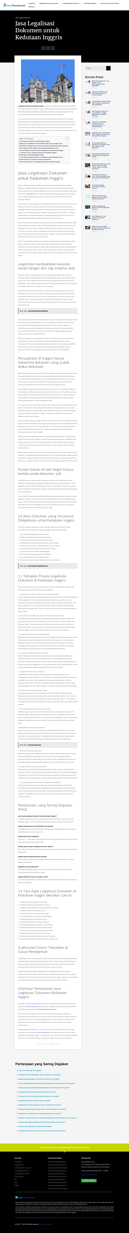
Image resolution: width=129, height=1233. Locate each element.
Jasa (16, 18)
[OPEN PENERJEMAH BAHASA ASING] (59, 3)
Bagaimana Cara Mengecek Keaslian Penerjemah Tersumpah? (40, 1113)
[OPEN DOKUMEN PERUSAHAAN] (80, 3)
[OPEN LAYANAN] (35, 3)
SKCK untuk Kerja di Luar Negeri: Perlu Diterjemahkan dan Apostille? (100, 83)
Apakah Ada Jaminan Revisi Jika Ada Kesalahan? (35, 1126)
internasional (31, 194)
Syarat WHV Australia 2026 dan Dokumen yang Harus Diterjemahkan (101, 103)
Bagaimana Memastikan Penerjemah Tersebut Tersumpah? (39, 1079)
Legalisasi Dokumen (24, 18)
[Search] (108, 68)
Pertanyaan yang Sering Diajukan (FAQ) (31, 155)
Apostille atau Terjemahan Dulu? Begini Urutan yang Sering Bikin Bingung (101, 134)
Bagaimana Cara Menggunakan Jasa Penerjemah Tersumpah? (40, 1105)
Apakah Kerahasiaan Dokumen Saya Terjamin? (34, 1100)
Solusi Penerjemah (32, 1006)
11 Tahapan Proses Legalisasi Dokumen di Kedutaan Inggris (38, 153)
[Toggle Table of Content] (66, 138)
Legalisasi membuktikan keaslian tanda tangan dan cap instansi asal (40, 143)
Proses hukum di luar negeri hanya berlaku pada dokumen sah (38, 148)
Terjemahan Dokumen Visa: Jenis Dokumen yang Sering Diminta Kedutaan (101, 176)
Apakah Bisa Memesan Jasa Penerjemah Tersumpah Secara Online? (42, 1131)
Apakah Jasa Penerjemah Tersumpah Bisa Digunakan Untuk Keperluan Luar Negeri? (47, 1118)
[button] (43, 48)
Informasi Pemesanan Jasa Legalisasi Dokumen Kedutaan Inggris (39, 162)
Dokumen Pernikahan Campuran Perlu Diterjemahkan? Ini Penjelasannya (99, 124)
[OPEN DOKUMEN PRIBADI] (96, 3)
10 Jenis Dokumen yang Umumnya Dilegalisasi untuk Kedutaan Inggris (41, 150)
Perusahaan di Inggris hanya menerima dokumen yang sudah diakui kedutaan (43, 146)
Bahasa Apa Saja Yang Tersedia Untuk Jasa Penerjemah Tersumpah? (42, 1109)
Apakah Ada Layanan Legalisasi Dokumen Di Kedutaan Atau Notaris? (42, 1122)
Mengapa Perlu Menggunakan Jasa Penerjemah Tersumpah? (39, 1075)
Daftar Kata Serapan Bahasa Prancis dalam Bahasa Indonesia (100, 197)
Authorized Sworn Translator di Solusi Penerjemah (35, 159)
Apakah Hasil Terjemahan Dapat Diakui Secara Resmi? (37, 1092)
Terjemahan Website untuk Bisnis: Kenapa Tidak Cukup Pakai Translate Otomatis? (101, 166)
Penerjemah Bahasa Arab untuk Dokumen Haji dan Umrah (101, 155)
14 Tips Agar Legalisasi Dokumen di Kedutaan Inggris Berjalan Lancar (41, 157)
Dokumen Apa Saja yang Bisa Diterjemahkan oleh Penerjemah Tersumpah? (44, 1088)
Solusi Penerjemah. (46, 1224)
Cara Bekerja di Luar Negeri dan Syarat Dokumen (99, 217)
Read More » (95, 88)
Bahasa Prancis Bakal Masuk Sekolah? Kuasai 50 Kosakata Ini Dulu (101, 228)
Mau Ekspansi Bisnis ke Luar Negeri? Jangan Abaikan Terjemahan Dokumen (100, 114)
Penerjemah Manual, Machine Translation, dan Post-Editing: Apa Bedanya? (101, 145)
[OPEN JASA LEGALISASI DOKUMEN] (119, 3)
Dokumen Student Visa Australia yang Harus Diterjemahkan (100, 93)
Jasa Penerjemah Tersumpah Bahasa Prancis (98, 186)
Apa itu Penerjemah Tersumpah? (30, 1070)
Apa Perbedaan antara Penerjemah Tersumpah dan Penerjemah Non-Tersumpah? (47, 1083)
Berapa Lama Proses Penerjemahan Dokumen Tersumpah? (39, 1096)
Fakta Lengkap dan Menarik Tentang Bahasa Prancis (100, 207)
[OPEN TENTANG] (35, 7)
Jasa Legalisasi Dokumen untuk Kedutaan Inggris (34, 141)
